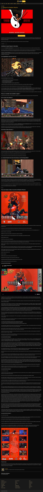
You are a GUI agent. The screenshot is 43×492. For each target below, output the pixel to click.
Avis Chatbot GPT (17, 480)
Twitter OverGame (17, 486)
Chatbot (30, 484)
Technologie (2, 484)
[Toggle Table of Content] (5, 43)
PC (4, 3)
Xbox (8, 3)
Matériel (18, 3)
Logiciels (2, 486)
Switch (11, 3)
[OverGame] (3, 469)
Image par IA (2, 480)
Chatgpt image (17, 485)
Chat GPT (30, 485)
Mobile (15, 3)
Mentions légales (3, 487)
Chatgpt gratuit (3, 485)
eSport (22, 3)
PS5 (6, 3)
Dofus (25, 3)
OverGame (6, 468)
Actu (2, 3)
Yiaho (29, 487)
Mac (15, 484)
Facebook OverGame (17, 487)
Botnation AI (30, 486)
